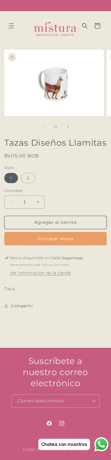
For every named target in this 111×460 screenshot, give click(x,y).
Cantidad (13, 190)
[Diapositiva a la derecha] (68, 126)
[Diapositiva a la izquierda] (43, 126)
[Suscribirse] (93, 401)
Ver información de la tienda (40, 272)
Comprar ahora (55, 238)
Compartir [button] (22, 305)
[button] (11, 26)
